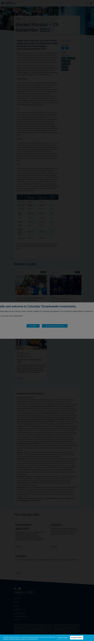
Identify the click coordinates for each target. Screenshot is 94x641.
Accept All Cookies (76, 637)
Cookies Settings (62, 637)
